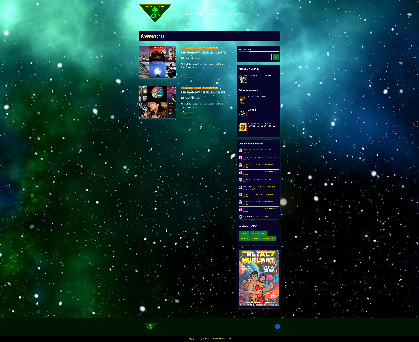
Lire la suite (187, 75)
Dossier (197, 48)
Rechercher (245, 49)
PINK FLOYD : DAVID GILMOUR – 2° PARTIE (203, 52)
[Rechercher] (276, 57)
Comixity (255, 238)
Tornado (187, 58)
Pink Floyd (207, 48)
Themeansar (226, 339)
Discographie (187, 48)
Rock (215, 48)
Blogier (215, 339)
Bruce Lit (244, 233)
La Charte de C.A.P (232, 14)
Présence (246, 157)
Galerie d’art (216, 14)
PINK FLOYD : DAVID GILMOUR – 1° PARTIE (203, 92)
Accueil (189, 14)
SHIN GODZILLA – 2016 (262, 216)
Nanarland (244, 238)
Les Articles (201, 14)
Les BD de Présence (258, 233)
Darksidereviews (268, 238)
